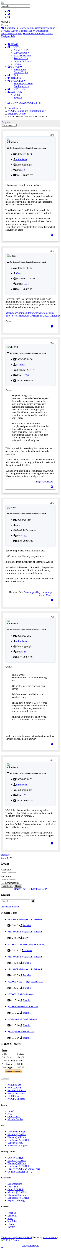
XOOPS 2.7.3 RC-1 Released (21, 994)
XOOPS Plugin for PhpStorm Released (26, 982)
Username (6, 869)
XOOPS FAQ (17, 89)
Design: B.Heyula (30, 1245)
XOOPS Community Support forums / (27, 111)
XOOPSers (13, 1096)
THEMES (15, 78)
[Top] (52, 235)
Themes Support (27, 30)
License (17, 64)
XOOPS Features (22, 55)
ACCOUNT (17, 92)
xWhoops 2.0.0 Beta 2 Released (23, 1019)
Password (6, 876)
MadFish (20, 364)
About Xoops (14, 1084)
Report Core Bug (16, 1200)
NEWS (14, 75)
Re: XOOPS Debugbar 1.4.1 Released (25, 919)
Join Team (13, 1186)
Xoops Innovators (16, 1093)
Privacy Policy (23, 1237)
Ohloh (11, 1224)
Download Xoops (16, 1131)
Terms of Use (8, 1237)
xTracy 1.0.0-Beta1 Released (21, 1032)
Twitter (11, 1227)
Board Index (20, 69)
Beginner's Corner (16, 113)
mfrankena (21, 159)
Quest (19, 273)
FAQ (10, 1113)
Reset (18, 886)
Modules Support (9, 30)
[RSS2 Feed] (10, 1240)
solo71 (19, 525)
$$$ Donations (15, 1183)
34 (53, 503)
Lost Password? (39, 889)
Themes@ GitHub (17, 1137)
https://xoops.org (45, 481)
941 (25, 535)
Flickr (10, 1218)
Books (11, 1111)
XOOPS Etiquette (16, 1098)
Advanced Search (10, 906)
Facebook (12, 1213)
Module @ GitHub (23, 83)
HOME (14, 44)
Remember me (11, 882)
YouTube (12, 1221)
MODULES (17, 80)
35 (53, 617)
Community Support (45, 28)
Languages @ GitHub (18, 1140)
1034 (26, 283)
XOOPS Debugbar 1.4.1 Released (23, 1006)
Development (42, 30)
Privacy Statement (23, 61)
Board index (14, 108)
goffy (25, 938)
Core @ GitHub (15, 1157)
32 (53, 251)
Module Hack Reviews (34, 33)
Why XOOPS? (21, 52)
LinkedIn (12, 1215)
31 (53, 135)
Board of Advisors (17, 1090)
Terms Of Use (21, 58)
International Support (11, 33)
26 (25, 170)
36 (53, 760)
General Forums (26, 28)
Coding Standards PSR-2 (20, 1171)
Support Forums (15, 1142)
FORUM (15, 66)
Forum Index (11, 28)
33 (53, 343)
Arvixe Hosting (50, 1237)
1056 (26, 375)
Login (17, 94)
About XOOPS (21, 50)
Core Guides (14, 1116)
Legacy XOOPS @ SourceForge (24, 1169)
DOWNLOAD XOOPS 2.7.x (25, 102)
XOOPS (14, 47)
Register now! (21, 889)
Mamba (27, 925)
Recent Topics (21, 72)
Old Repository (21, 86)
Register (18, 97)
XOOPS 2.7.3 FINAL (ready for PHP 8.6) (27, 944)
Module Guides (15, 1119)
